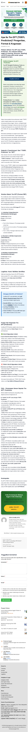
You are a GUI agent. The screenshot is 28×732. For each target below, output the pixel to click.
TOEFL (7, 6)
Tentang (3, 668)
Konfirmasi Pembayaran (7, 697)
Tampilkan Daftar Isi (14, 79)
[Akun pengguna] (23, 3)
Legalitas (3, 674)
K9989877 (8, 658)
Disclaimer (3, 685)
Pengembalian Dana (6, 695)
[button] (26, 3)
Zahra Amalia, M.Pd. (14, 517)
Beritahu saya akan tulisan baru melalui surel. (14, 596)
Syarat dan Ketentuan (6, 683)
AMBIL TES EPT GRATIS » (14, 508)
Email (3, 582)
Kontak (3, 670)
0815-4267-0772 (22, 710)
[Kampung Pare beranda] (14, 2)
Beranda (3, 6)
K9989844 (8, 653)
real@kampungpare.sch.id (10, 708)
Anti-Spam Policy (5, 682)
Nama (3, 576)
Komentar (4, 562)
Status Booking (5, 699)
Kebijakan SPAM (5, 680)
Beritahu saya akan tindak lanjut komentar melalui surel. (13, 593)
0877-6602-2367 (5, 713)
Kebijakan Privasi (5, 687)
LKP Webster (21, 107)
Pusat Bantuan (4, 693)
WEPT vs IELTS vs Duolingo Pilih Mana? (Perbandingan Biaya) (12, 541)
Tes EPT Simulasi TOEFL (8, 546)
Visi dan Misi (4, 672)
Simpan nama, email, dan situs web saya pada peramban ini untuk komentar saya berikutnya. (14, 589)
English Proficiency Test (18, 533)
